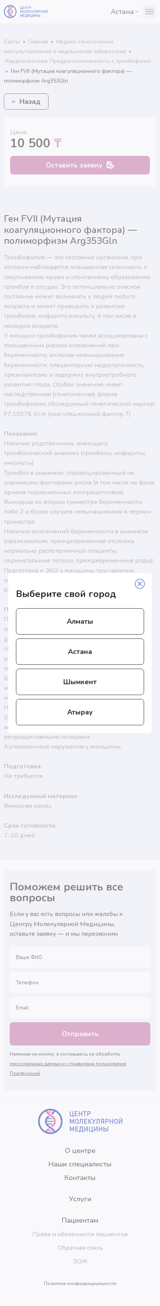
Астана (80, 651)
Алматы (80, 621)
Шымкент (80, 682)
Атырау (80, 712)
